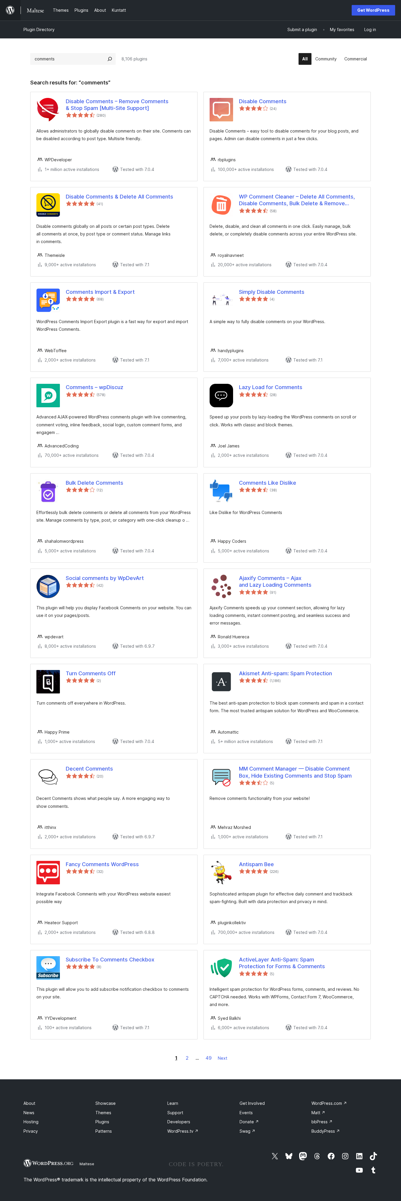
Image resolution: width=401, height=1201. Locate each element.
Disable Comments (263, 101)
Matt (318, 1112)
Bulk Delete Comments (94, 483)
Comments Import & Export (100, 292)
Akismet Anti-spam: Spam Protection (285, 673)
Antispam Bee (256, 864)
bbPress (322, 1121)
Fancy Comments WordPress (102, 864)
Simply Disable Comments (271, 292)
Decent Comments (89, 769)
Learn (172, 1103)
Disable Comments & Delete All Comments (119, 197)
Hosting (30, 1121)
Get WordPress (373, 10)
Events (246, 1112)
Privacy (30, 1131)
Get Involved (252, 1103)
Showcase (105, 1103)
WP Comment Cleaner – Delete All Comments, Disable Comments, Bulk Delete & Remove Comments (297, 200)
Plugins (102, 1121)
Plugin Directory (39, 29)
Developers (178, 1121)
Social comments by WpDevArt (105, 578)
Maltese (87, 1163)
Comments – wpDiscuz (94, 387)
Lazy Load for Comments (270, 387)
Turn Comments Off (91, 673)
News (28, 1112)
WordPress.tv (182, 1131)
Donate (249, 1121)
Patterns (103, 1131)
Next (222, 1058)
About (29, 1103)
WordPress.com (329, 1103)
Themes (103, 1112)
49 (208, 1058)
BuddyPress (325, 1131)
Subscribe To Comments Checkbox (110, 959)
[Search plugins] (110, 59)
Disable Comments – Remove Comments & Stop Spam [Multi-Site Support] (117, 104)
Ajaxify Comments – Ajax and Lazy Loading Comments (275, 581)
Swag (247, 1131)
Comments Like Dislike (267, 483)
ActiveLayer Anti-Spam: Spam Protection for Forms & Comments (282, 962)
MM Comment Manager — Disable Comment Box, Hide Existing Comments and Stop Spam (295, 772)
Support (175, 1112)
